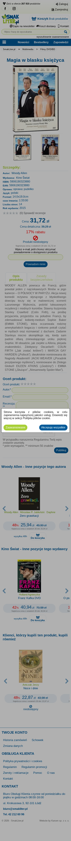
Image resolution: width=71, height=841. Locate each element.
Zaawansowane (15, 427)
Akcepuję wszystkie (53, 427)
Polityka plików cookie (36, 418)
